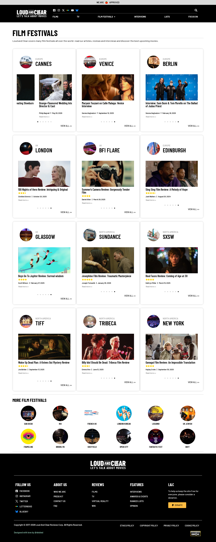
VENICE (106, 63)
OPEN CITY (124, 446)
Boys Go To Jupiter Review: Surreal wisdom (40, 276)
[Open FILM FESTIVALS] (115, 16)
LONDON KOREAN (124, 423)
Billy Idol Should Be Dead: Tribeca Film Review (105, 362)
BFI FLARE (109, 150)
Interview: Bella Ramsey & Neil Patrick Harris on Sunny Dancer (171, 104)
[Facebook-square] (54, 10)
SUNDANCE (110, 236)
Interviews (136, 492)
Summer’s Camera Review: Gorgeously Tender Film (106, 191)
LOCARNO (155, 423)
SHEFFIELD (92, 446)
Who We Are (60, 492)
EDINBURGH (174, 150)
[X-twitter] (63, 10)
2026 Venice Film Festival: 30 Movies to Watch (106, 103)
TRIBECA (107, 323)
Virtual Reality (100, 501)
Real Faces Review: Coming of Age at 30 (166, 276)
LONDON (43, 150)
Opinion (134, 506)
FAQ (55, 506)
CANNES (43, 63)
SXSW (168, 236)
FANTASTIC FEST (155, 446)
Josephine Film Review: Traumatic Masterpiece (106, 276)
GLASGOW (45, 236)
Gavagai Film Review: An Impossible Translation (170, 362)
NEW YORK (173, 323)
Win (94, 506)
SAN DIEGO (28, 423)
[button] (196, 10)
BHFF (187, 446)
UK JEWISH (187, 423)
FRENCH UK (92, 423)
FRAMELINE (28, 446)
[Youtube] (72, 10)
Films (94, 492)
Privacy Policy (171, 525)
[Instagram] (58, 10)
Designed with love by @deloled (28, 532)
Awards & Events (139, 496)
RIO (60, 423)
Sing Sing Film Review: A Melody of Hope (167, 189)
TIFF (39, 323)
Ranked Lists (137, 501)
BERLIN (170, 63)
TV (93, 496)
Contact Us (59, 501)
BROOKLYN (60, 446)
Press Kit (58, 496)
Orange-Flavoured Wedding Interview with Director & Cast (40, 104)
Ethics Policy (127, 525)
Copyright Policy (149, 525)
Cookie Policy (192, 525)
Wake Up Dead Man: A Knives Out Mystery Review (44, 362)
